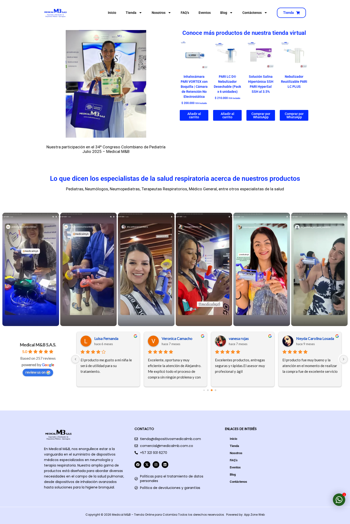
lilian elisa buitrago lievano (317, 338)
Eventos (205, 13)
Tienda (131, 13)
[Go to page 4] (209, 390)
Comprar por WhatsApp (260, 115)
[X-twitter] (147, 464)
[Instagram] (156, 464)
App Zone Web (254, 515)
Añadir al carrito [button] (194, 115)
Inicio (112, 13)
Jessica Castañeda (110, 338)
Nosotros (158, 13)
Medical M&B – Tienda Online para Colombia (144, 515)
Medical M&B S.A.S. (38, 344)
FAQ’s (185, 13)
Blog (223, 13)
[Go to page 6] (217, 390)
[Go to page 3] (206, 390)
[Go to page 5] (213, 390)
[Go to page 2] (201, 390)
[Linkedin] (165, 464)
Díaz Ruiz (170, 338)
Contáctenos (252, 13)
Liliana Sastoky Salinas (247, 338)
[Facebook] (138, 464)
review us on (35, 372)
